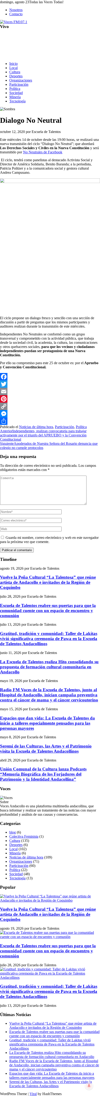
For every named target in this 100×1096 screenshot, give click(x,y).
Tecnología (17, 101)
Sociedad (16, 93)
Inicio (13, 64)
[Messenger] (50, 413)
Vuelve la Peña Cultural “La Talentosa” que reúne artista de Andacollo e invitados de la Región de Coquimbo (48, 582)
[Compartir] (50, 421)
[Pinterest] (50, 399)
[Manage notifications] (89, 1086)
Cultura (14, 72)
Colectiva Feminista (23, 836)
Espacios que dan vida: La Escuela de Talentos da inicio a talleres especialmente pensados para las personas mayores (47, 723)
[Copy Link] (50, 406)
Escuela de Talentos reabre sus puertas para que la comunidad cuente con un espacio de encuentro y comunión (48, 610)
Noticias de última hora (36, 427)
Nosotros (16, 10)
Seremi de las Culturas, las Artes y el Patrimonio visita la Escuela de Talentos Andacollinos (46, 749)
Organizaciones (20, 80)
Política (14, 89)
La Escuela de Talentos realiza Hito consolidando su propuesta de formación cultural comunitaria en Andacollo (49, 666)
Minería (15, 97)
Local (13, 68)
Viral (33, 1094)
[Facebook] (50, 376)
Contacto (16, 14)
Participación (18, 84)
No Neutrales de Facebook (42, 152)
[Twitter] (50, 384)
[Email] (50, 391)
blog (12, 832)
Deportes (16, 76)
